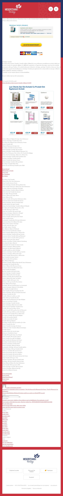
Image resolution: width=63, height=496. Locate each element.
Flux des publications (7, 442)
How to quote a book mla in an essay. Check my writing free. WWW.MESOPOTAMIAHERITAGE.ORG (27, 402)
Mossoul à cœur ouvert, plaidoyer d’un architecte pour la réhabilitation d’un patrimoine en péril (25, 400)
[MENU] (56, 9)
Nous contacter (37, 488)
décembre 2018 (6, 432)
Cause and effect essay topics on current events (13, 407)
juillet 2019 (5, 420)
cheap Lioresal (5, 169)
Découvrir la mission (31, 471)
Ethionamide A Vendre (7, 171)
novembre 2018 (6, 434)
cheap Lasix (5, 172)
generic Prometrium (7, 374)
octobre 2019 (5, 414)
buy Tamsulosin (6, 174)
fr (51, 9)
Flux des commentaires (7, 444)
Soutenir (31, 477)
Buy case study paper (7, 404)
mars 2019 (4, 427)
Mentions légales (26, 488)
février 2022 (5, 412)
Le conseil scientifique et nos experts (38, 485)
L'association (9, 485)
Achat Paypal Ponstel (7, 377)
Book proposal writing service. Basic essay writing (14, 405)
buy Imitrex (5, 176)
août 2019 (4, 418)
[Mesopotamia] (13, 9)
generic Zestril (5, 375)
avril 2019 (4, 425)
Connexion (5, 441)
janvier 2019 (5, 430)
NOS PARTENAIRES (20, 485)
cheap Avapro (5, 379)
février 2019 (5, 428)
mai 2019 (4, 423)
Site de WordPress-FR (7, 446)
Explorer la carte (14, 470)
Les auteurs (53, 485)
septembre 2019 (6, 416)
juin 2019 (4, 421)
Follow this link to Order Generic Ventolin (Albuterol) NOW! (16, 83)
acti (7, 388)
